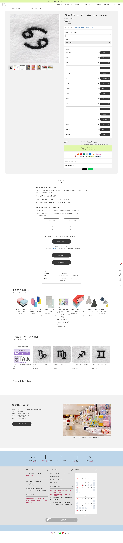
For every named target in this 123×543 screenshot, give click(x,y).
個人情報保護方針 (83, 526)
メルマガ (49, 526)
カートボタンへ (79, 539)
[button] (13, 313)
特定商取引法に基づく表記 (71, 526)
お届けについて (30, 494)
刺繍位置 (68, 39)
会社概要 (55, 526)
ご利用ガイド (33, 526)
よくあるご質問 (41, 526)
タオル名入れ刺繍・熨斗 (103, 4)
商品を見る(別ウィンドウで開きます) (84, 27)
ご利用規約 (61, 526)
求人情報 (90, 526)
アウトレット (91, 4)
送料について (29, 469)
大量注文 (113, 4)
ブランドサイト (61, 529)
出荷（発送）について (56, 486)
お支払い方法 (53, 469)
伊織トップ (14, 8)
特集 (119, 4)
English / (65, 533)
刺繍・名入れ (21, 8)
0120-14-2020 (55, 248)
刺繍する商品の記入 (71, 33)
